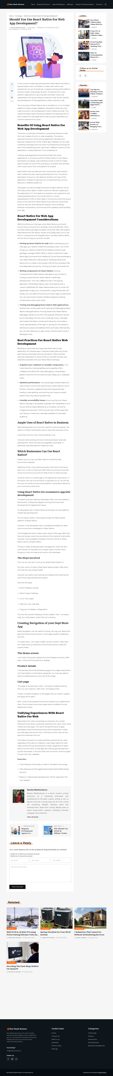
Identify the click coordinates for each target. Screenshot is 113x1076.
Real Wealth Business (16, 1072)
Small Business (93, 1042)
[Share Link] (12, 91)
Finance (91, 1036)
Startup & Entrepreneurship (84, 4)
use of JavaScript (37, 89)
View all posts (32, 817)
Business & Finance (43, 4)
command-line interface (38, 256)
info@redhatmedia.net (14, 1051)
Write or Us (56, 1039)
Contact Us (56, 1036)
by (93, 27)
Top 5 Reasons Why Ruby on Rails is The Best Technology (43, 764)
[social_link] (80, 76)
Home (11, 16)
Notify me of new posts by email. (22, 856)
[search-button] (105, 4)
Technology (18, 16)
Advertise (55, 1042)
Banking (69, 4)
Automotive (92, 1039)
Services (98, 4)
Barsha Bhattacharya (18, 27)
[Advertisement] (56, 1004)
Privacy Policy (56, 1046)
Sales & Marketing (57, 4)
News (33, 4)
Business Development (96, 1046)
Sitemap (55, 1049)
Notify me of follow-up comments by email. (25, 854)
